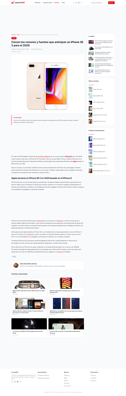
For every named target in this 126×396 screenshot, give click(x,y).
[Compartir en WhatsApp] (20, 51)
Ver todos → (92, 85)
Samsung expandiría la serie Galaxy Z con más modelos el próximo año (102, 71)
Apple (18, 34)
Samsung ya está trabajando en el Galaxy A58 (104, 47)
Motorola (66, 383)
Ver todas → (67, 386)
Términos (93, 380)
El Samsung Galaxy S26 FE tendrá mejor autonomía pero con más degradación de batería (104, 59)
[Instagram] (76, 2)
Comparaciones (47, 2)
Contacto (93, 375)
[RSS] (81, 2)
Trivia (63, 2)
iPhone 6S (41, 221)
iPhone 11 (61, 252)
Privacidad (93, 378)
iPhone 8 (30, 234)
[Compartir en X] (18, 51)
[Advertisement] (47, 140)
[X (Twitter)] (74, 2)
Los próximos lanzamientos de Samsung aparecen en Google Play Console (104, 65)
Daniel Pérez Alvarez (36, 49)
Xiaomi (66, 380)
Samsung (66, 375)
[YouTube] (79, 2)
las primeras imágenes (43, 156)
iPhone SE (68, 156)
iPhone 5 (60, 221)
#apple (14, 256)
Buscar (111, 3)
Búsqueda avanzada (43, 378)
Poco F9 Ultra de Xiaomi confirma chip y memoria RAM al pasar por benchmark (104, 42)
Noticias (56, 2)
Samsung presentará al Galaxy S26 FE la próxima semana (103, 53)
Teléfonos (37, 2)
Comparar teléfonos (43, 375)
